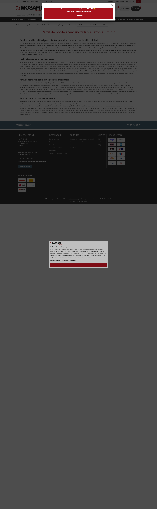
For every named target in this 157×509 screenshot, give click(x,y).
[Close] (112, 5)
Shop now (80, 15)
